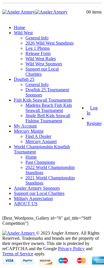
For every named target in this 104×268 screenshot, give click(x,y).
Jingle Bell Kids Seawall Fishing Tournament (47, 118)
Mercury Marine (29, 131)
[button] (84, 12)
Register (94, 123)
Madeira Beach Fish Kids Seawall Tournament (48, 108)
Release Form (38, 53)
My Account (25, 125)
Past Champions (40, 162)
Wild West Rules (40, 58)
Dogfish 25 (24, 79)
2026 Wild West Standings (49, 43)
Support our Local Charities (39, 193)
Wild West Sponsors (43, 63)
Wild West (23, 32)
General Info (37, 37)
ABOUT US (26, 203)
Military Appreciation (33, 198)
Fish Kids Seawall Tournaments (43, 100)
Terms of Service (17, 253)
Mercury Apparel (41, 141)
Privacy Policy (71, 248)
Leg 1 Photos (37, 48)
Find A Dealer (38, 136)
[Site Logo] (35, 11)
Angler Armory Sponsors (37, 188)
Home (19, 27)
